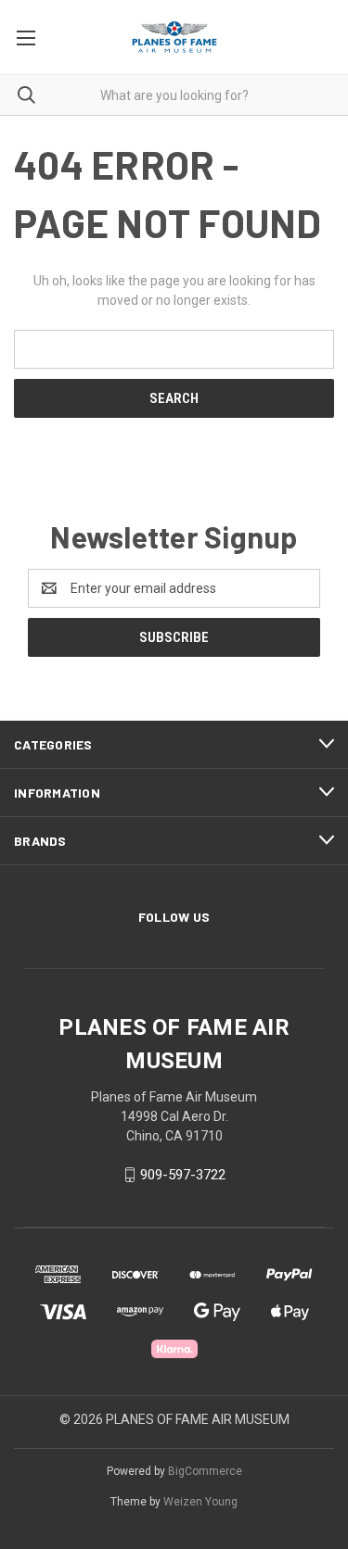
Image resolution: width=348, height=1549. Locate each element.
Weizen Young (200, 1501)
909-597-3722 (183, 1174)
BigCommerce (205, 1471)
